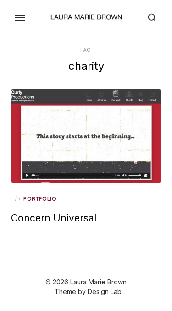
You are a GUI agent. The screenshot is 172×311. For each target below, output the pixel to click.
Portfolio (39, 198)
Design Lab (105, 291)
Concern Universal (53, 218)
